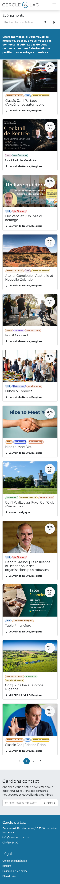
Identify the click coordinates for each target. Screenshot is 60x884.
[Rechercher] (45, 22)
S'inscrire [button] (49, 802)
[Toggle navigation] (54, 4)
